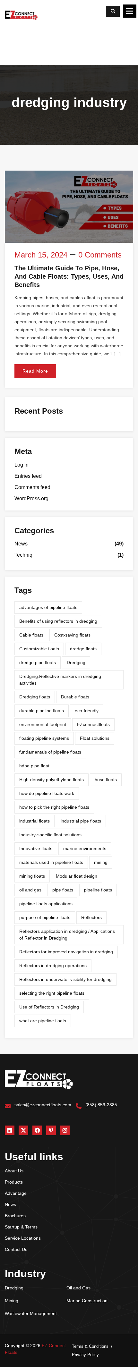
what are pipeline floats (42, 1020)
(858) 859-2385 (101, 1104)
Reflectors (91, 917)
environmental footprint (42, 724)
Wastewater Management (31, 1313)
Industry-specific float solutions (50, 834)
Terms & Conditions (90, 1346)
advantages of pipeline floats (48, 607)
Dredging (76, 662)
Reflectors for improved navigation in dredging (66, 951)
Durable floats (75, 696)
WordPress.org (31, 498)
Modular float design (76, 876)
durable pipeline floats (41, 710)
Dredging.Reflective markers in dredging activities (60, 680)
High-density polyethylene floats (51, 779)
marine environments (84, 848)
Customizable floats (39, 648)
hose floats (106, 779)
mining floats (32, 876)
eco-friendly (87, 710)
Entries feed (28, 476)
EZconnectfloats (93, 724)
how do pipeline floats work (46, 793)
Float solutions (94, 738)
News (21, 543)
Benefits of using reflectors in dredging (58, 621)
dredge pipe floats (37, 662)
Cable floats (31, 634)
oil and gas (30, 889)
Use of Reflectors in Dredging (49, 1006)
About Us (14, 1170)
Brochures (15, 1215)
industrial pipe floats (81, 820)
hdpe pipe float (34, 765)
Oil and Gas (78, 1287)
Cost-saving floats (72, 634)
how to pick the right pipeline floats (54, 807)
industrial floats (34, 820)
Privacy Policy (85, 1354)
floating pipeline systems (44, 738)
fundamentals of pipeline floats (50, 752)
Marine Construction (87, 1300)
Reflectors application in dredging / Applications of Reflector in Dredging (67, 935)
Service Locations (23, 1238)
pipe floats (62, 889)
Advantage (16, 1193)
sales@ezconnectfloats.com (42, 1104)
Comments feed (32, 487)
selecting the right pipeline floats (51, 993)
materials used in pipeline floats (51, 862)
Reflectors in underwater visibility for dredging (65, 979)
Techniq (23, 555)
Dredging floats (34, 696)
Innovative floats (35, 848)
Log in (21, 465)
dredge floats (83, 648)
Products (14, 1182)
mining (101, 862)
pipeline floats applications (46, 903)
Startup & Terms (21, 1226)
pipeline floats (98, 889)
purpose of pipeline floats (44, 917)
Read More (35, 371)
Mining (11, 1300)
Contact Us (16, 1249)
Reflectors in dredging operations (53, 965)
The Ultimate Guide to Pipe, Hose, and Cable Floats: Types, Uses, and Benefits (69, 276)
